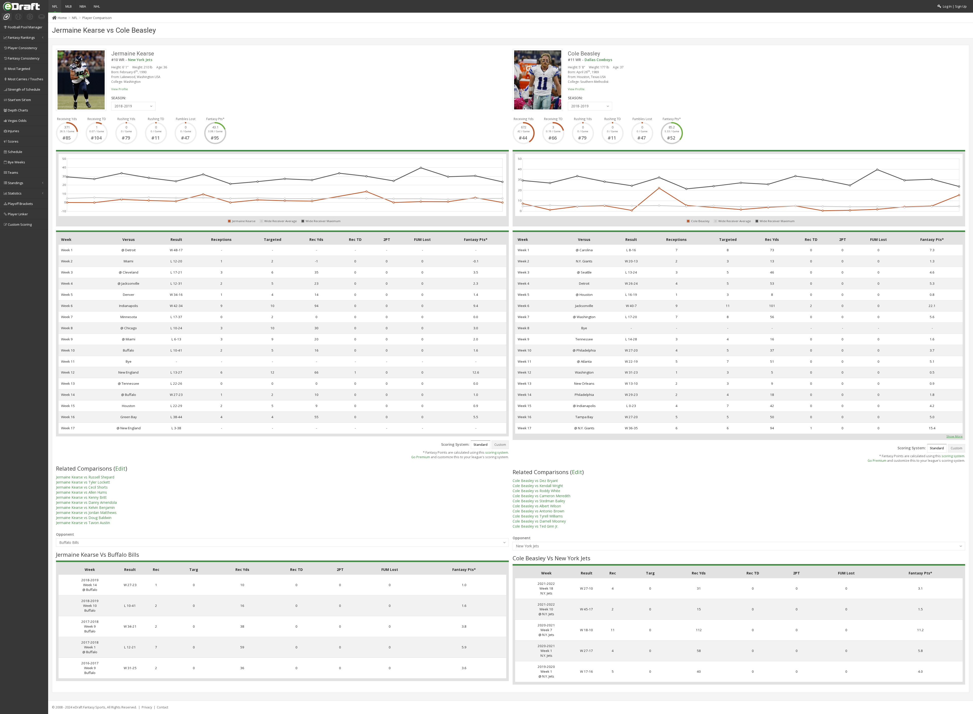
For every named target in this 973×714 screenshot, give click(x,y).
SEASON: (118, 97)
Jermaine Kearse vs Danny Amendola (86, 502)
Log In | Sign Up (954, 6)
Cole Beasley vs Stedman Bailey (539, 500)
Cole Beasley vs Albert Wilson (537, 506)
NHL (97, 6)
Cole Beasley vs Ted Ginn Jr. (535, 526)
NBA (83, 6)
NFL (55, 6)
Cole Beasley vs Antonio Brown (538, 511)
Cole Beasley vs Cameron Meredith (541, 495)
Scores (13, 141)
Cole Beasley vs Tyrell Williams (538, 516)
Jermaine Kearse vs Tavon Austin (83, 522)
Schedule (15, 151)
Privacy (147, 707)
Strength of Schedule (24, 89)
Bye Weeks (16, 162)
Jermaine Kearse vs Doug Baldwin (83, 517)
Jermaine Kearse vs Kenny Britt (81, 497)
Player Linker (18, 214)
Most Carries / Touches (25, 79)
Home (62, 17)
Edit (120, 468)
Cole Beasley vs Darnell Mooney (539, 521)
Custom (500, 444)
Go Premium (420, 457)
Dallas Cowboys (598, 59)
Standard (481, 444)
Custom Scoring (20, 224)
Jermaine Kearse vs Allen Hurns (81, 492)
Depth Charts (18, 110)
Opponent (65, 534)
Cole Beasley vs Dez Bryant (535, 480)
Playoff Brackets (20, 203)
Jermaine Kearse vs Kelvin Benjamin (85, 507)
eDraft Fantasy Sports (89, 707)
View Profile (119, 89)
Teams (13, 172)
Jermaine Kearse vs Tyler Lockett (83, 482)
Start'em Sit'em (19, 100)
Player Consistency (22, 48)
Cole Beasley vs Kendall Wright (538, 485)
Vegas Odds (17, 120)
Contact (162, 707)
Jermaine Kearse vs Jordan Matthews (86, 512)
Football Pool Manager (25, 27)
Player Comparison (97, 17)
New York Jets (140, 59)
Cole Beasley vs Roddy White (536, 490)
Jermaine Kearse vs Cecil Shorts (82, 487)
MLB (68, 6)
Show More (954, 435)
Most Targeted (19, 68)
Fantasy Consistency (24, 58)
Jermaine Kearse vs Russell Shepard (85, 477)
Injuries (13, 131)
